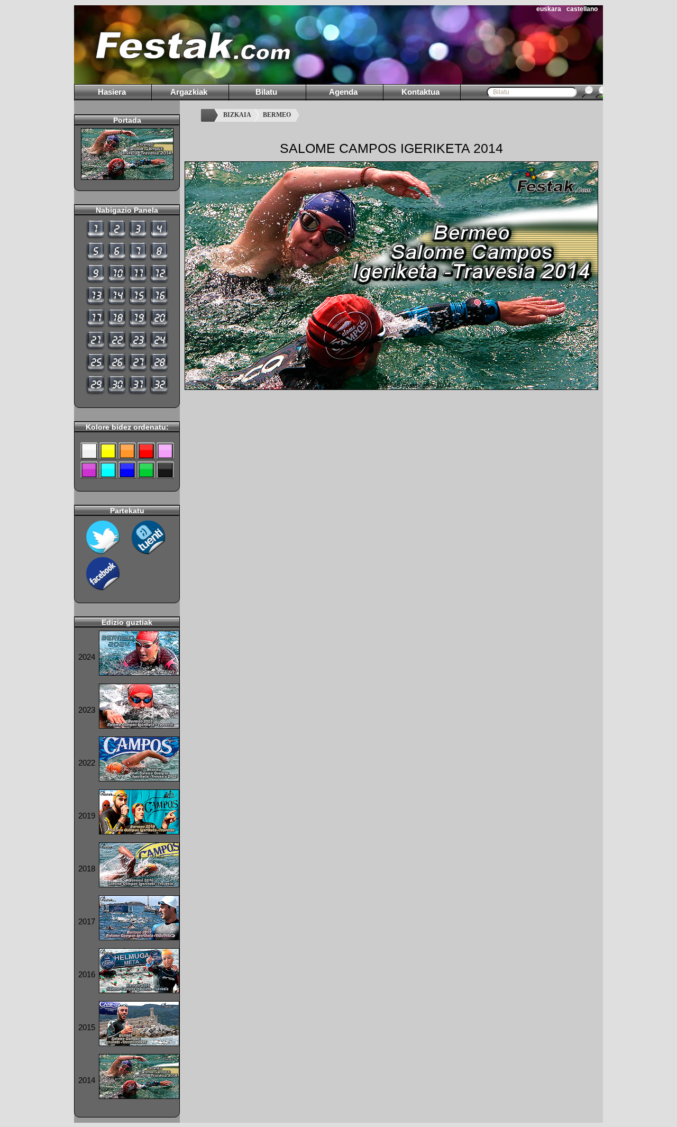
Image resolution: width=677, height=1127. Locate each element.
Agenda (343, 91)
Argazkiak (188, 91)
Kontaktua (420, 91)
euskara (548, 9)
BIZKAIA (237, 115)
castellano (582, 9)
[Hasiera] (209, 115)
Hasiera (112, 91)
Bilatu (266, 91)
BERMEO (277, 115)
